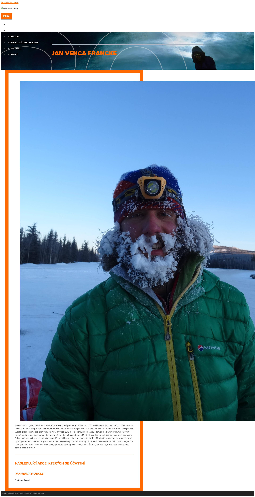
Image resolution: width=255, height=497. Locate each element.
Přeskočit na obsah (9, 2)
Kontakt (13, 54)
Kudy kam (13, 36)
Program (13, 30)
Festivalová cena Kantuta (23, 42)
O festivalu (14, 48)
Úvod (11, 24)
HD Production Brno (37, 493)
